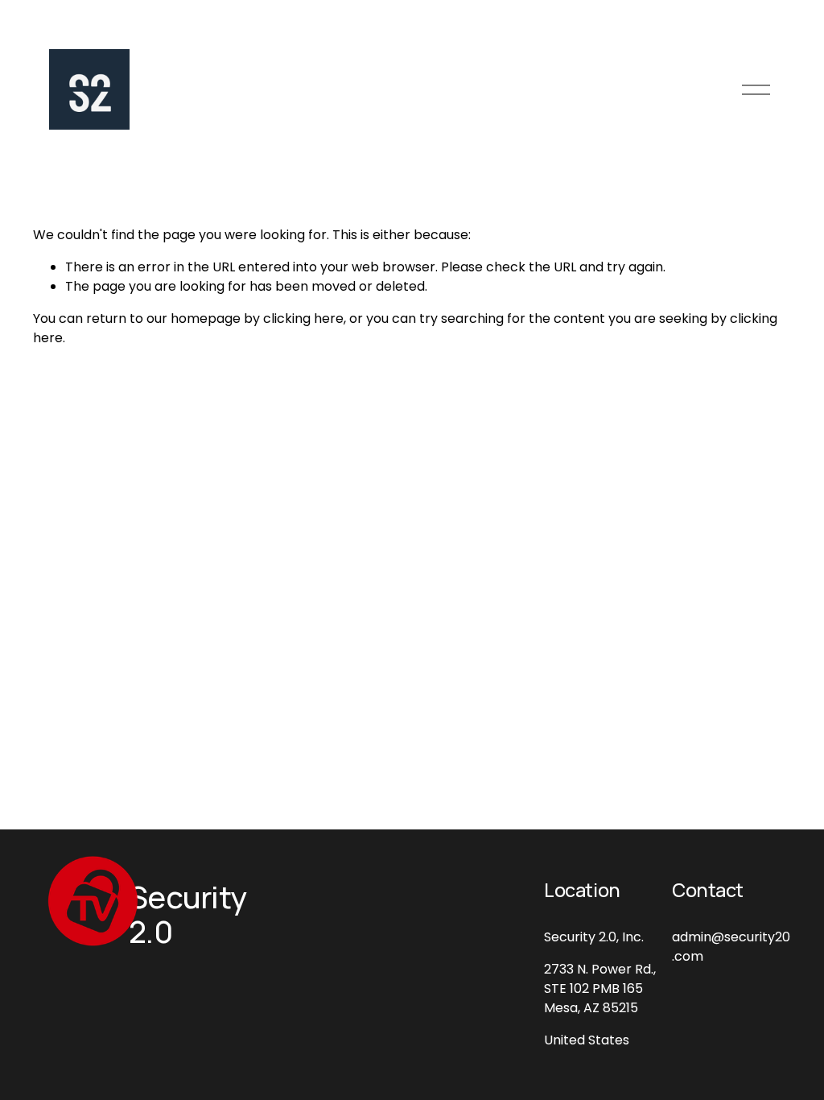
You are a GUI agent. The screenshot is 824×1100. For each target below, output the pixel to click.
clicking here (303, 318)
